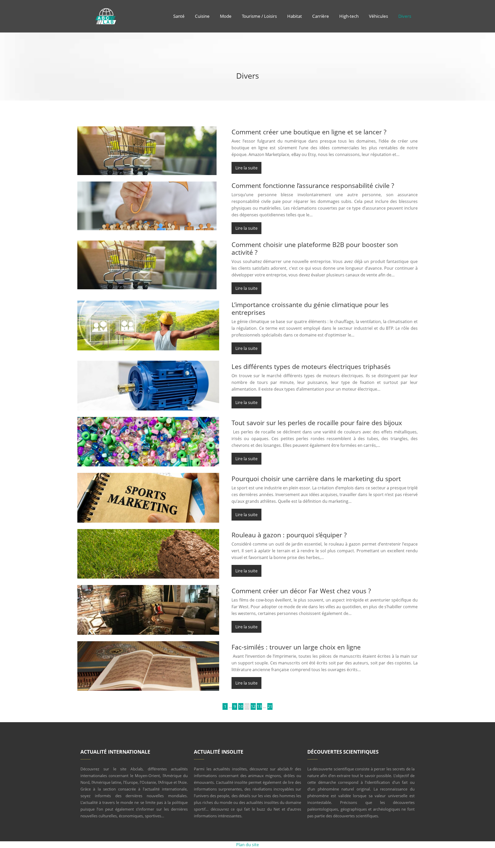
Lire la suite (246, 168)
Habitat (294, 16)
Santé (179, 16)
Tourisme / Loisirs (259, 16)
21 (270, 706)
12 (253, 706)
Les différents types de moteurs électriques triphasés (311, 366)
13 (259, 706)
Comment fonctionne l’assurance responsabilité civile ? (313, 185)
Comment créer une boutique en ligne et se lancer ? (309, 131)
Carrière (320, 16)
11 (247, 706)
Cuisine (202, 16)
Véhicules (378, 16)
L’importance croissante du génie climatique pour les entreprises (310, 308)
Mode (226, 16)
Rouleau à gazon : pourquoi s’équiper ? (289, 534)
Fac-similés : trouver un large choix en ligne (296, 647)
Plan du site (247, 844)
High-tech (349, 16)
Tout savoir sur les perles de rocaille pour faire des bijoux (317, 422)
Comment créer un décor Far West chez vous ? (301, 590)
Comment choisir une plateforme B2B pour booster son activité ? (315, 248)
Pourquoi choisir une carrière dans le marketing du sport (316, 478)
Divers (404, 16)
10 (240, 706)
